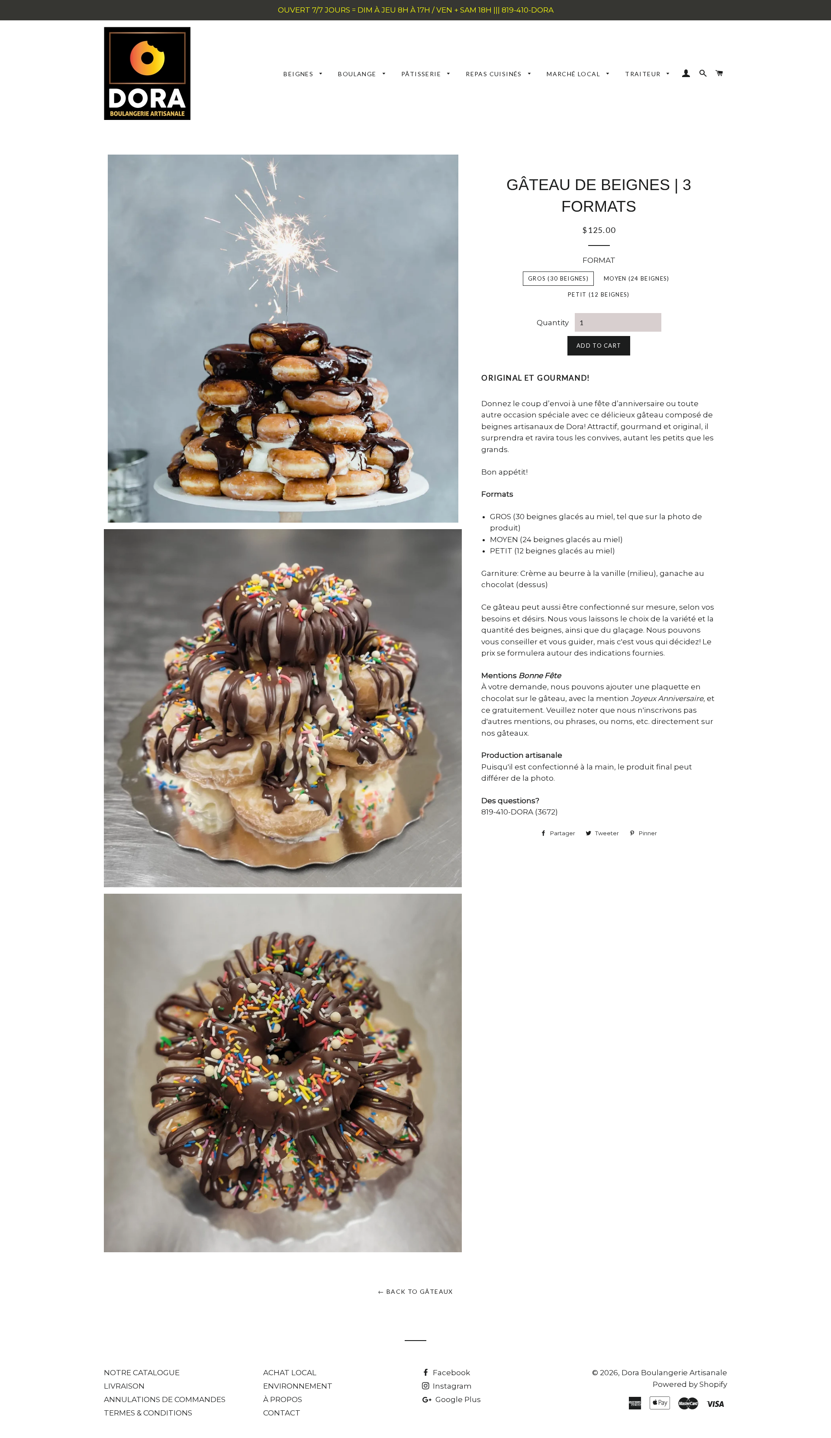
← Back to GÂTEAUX (415, 1291)
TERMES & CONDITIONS (148, 1413)
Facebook (450, 1372)
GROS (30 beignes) (558, 278)
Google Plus (457, 1399)
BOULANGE (358, 74)
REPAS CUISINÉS (495, 74)
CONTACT (281, 1413)
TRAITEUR (644, 74)
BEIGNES (299, 74)
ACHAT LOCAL (289, 1372)
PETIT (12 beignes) (598, 294)
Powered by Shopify (690, 1384)
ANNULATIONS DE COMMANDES (164, 1399)
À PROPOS (282, 1399)
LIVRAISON (124, 1386)
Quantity (553, 322)
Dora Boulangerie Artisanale (674, 1372)
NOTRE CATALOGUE (142, 1372)
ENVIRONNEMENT (297, 1386)
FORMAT (599, 260)
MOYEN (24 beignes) (636, 278)
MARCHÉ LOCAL (574, 74)
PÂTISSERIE (422, 74)
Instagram (451, 1386)
